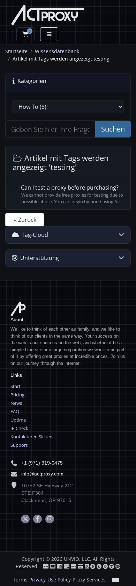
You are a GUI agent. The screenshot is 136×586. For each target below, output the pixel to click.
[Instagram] (49, 519)
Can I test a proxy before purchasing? (71, 194)
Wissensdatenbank (57, 51)
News (16, 403)
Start (15, 386)
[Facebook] (37, 519)
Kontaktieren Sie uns (31, 436)
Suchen (113, 129)
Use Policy (59, 579)
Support (19, 445)
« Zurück (25, 220)
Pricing (17, 394)
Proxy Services (89, 579)
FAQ (14, 411)
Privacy (37, 579)
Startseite (16, 51)
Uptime (18, 420)
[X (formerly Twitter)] (25, 519)
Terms (20, 579)
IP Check (19, 428)
